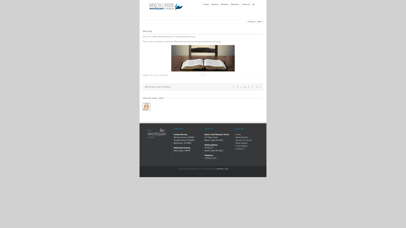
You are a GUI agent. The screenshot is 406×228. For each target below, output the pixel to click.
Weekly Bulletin (242, 137)
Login (226, 169)
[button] (253, 4)
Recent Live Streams (244, 140)
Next (259, 21)
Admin (146, 75)
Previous (251, 21)
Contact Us (240, 148)
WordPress (220, 169)
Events (238, 134)
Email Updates (242, 146)
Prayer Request (242, 143)
